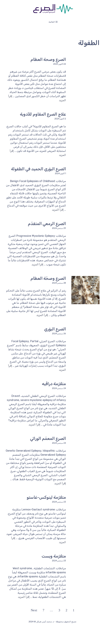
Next (34, 610)
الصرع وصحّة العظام (48, 278)
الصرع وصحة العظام (48, 59)
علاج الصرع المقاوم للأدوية (43, 114)
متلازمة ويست (54, 556)
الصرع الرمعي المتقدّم (47, 223)
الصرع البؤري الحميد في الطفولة (38, 169)
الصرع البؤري (55, 329)
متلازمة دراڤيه (54, 383)
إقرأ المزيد (58, 209)
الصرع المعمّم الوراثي (48, 438)
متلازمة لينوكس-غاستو (46, 497)
